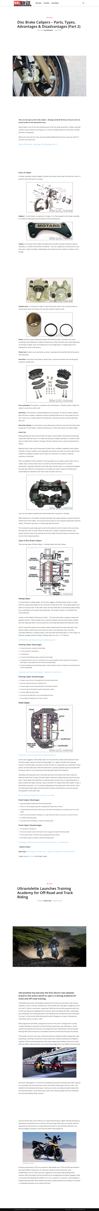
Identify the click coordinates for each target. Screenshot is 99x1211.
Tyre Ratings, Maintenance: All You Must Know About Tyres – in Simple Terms (44, 842)
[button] (83, 3)
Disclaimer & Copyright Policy (78, 1209)
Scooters (46, 3)
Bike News (38, 3)
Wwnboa (31, 856)
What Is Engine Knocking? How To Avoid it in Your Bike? (36, 795)
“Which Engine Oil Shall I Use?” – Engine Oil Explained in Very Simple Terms (50, 852)
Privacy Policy (68, 1209)
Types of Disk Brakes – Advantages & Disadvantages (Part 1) (38, 144)
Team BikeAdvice (48, 30)
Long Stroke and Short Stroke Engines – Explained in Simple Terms (40, 672)
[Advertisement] (49, 11)
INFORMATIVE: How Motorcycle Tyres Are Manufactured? (37, 640)
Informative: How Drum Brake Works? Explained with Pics (37, 755)
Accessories (55, 3)
